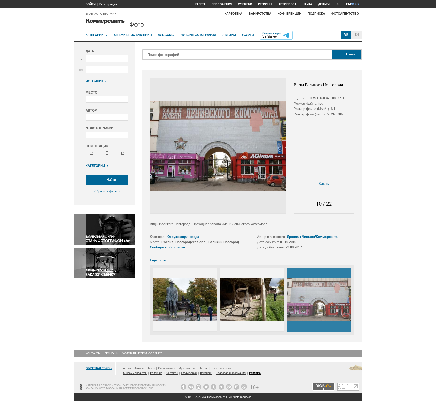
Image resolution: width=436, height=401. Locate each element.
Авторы (229, 35)
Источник (94, 81)
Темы (151, 368)
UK (338, 4)
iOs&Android (189, 372)
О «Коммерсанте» (135, 372)
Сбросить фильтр (107, 191)
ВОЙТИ (91, 4)
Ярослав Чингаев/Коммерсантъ (312, 237)
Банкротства (260, 13)
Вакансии (206, 372)
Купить (324, 183)
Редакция (156, 372)
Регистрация (108, 4)
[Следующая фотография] (344, 204)
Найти (111, 179)
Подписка (316, 13)
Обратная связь (99, 368)
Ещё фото (158, 260)
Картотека (233, 13)
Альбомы (166, 35)
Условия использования (142, 353)
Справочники (166, 368)
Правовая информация (231, 372)
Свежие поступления (133, 35)
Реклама (255, 372)
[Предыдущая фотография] (304, 204)
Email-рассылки (221, 368)
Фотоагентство (345, 13)
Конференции (290, 13)
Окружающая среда (183, 237)
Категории (95, 35)
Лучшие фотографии (198, 35)
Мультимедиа (187, 368)
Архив (127, 368)
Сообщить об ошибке (167, 247)
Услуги (248, 35)
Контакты (93, 353)
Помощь (111, 353)
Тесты (203, 368)
